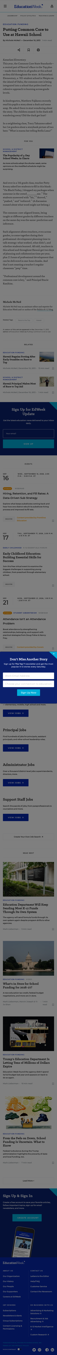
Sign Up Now (28, 692)
